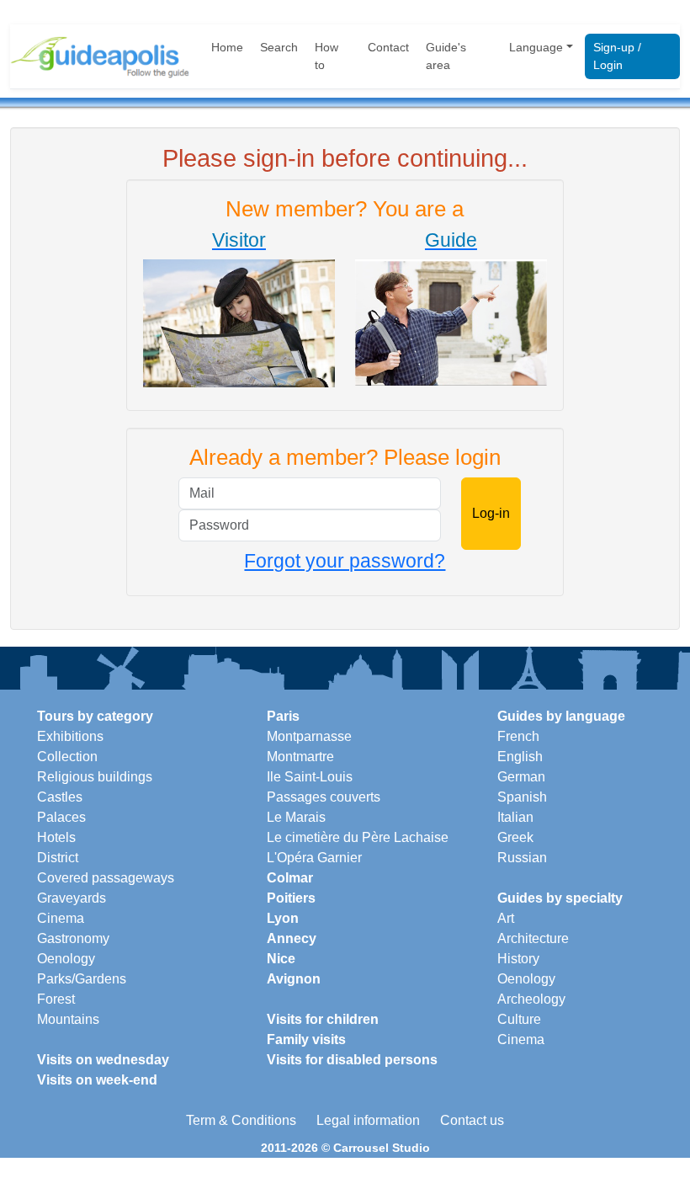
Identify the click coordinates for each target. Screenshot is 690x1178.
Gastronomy (73, 938)
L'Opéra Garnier (314, 857)
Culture (519, 1019)
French (518, 736)
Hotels (56, 837)
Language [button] (536, 47)
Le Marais (296, 817)
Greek (515, 837)
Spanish (522, 797)
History (518, 958)
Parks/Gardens (81, 979)
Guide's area (446, 56)
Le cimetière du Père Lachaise (357, 837)
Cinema (60, 918)
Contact (388, 47)
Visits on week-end (97, 1080)
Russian (522, 857)
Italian (515, 817)
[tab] (239, 311)
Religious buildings (94, 777)
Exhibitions (70, 736)
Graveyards (71, 898)
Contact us (472, 1120)
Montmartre (300, 756)
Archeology (531, 999)
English (520, 756)
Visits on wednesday (103, 1060)
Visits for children (323, 1019)
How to (326, 56)
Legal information (368, 1120)
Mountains (68, 1019)
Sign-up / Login (617, 56)
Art (505, 918)
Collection (67, 756)
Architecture (533, 938)
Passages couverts (323, 797)
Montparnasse (309, 736)
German (521, 777)
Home (227, 47)
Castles (59, 797)
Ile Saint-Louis (310, 777)
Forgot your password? (344, 561)
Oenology (66, 958)
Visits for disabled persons (352, 1060)
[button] (239, 308)
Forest (56, 999)
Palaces (61, 817)
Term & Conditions (241, 1120)
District (57, 857)
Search (279, 47)
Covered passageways (105, 878)
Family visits (306, 1039)
